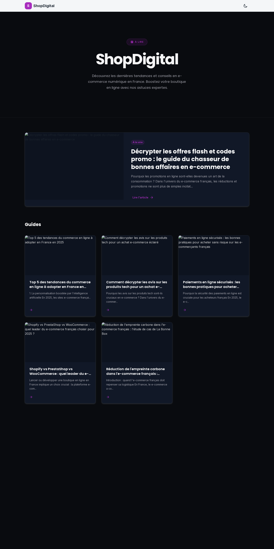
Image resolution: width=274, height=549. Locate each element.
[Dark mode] (245, 6)
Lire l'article (140, 197)
